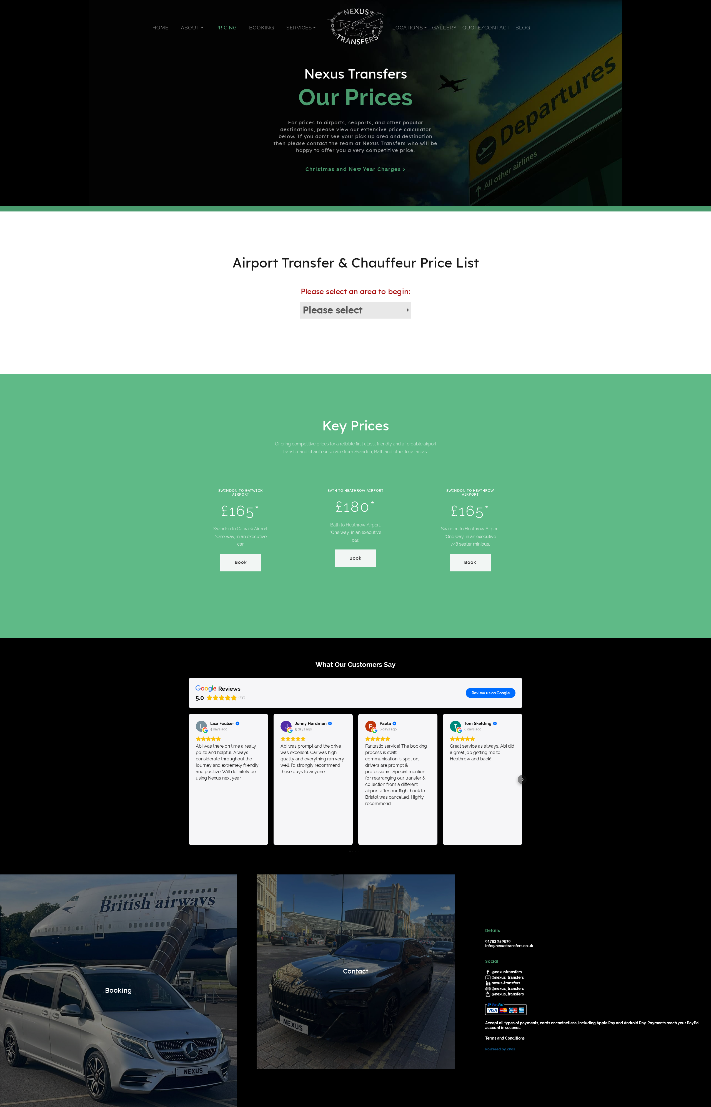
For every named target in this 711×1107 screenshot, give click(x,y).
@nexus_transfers (508, 977)
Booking (261, 28)
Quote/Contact (486, 28)
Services (299, 28)
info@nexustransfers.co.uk (509, 946)
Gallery (444, 28)
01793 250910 (498, 941)
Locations (407, 28)
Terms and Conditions (505, 1038)
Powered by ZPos (500, 1049)
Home (160, 28)
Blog (522, 28)
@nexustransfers (507, 972)
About (190, 28)
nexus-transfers (506, 983)
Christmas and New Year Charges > (356, 169)
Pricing (226, 28)
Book (241, 562)
